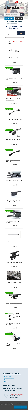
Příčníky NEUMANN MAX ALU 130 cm (13, 140)
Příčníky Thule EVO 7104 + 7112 (14, 119)
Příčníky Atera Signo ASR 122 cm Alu (14, 181)
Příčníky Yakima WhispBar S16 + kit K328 (14, 344)
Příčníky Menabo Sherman (14, 282)
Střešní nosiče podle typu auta (15, 21)
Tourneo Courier (14, 23)
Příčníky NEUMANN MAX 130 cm (14, 303)
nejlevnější (15, 41)
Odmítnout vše (18, 407)
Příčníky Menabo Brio (13, 58)
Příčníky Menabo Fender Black (14, 262)
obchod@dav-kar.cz (14, 397)
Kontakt (6, 381)
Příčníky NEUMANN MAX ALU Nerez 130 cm (13, 324)
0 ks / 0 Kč (20, 2)
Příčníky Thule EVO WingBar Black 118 (13, 160)
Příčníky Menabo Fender (14, 241)
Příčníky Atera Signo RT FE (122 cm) (14, 79)
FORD (8, 23)
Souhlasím (24, 407)
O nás (5, 379)
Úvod (7, 21)
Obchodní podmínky (9, 378)
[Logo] (11, 6)
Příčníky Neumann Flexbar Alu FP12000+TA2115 (13, 99)
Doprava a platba (8, 376)
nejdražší (21, 41)
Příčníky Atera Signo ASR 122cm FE (14, 201)
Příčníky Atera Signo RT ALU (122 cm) (13, 222)
